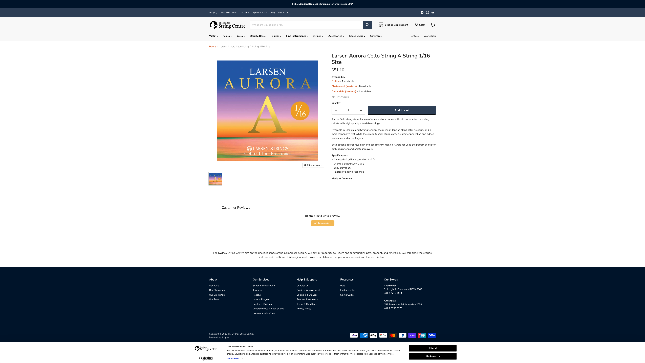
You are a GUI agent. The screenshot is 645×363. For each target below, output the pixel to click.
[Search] (367, 25)
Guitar (276, 36)
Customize (431, 356)
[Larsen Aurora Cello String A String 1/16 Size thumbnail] (215, 179)
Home (212, 46)
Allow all (433, 348)
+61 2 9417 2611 (393, 293)
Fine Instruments (296, 36)
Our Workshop (217, 294)
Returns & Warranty (307, 299)
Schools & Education (264, 285)
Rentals (414, 36)
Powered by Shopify (219, 337)
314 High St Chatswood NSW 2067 (403, 289)
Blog (272, 12)
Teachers (257, 290)
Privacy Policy (304, 308)
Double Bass (257, 36)
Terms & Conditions (307, 304)
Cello (240, 36)
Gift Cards (244, 12)
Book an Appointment (308, 290)
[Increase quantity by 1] (361, 110)
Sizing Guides (347, 294)
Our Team (214, 299)
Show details (233, 358)
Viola (226, 36)
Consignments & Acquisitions (268, 308)
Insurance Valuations (264, 313)
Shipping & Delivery (307, 294)
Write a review (323, 223)
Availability (338, 77)
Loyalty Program (261, 299)
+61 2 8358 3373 (393, 308)
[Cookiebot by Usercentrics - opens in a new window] (205, 358)
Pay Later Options (229, 12)
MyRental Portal (259, 12)
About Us (214, 285)
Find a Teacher (347, 290)
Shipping (213, 12)
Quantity (336, 103)
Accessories (335, 36)
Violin (213, 36)
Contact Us (283, 12)
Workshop (430, 36)
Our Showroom (217, 290)
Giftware (375, 36)
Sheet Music (356, 36)
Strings (317, 36)
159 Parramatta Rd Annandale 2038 (403, 304)
